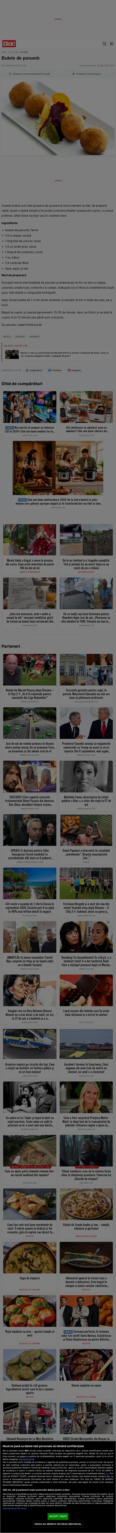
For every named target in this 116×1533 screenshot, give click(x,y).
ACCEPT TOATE (58, 1516)
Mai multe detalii (26, 1459)
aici (107, 1473)
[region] (58, 1487)
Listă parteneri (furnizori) (14, 1508)
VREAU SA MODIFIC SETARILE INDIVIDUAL (58, 1524)
